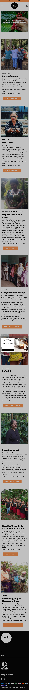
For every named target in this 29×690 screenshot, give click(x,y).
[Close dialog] (27, 338)
